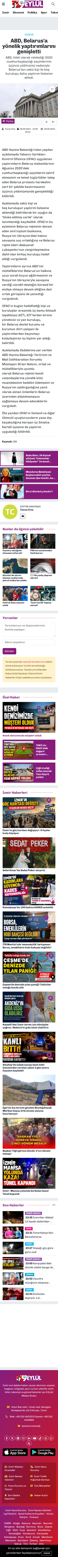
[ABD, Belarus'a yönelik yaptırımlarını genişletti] (29, 101)
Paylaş (9, 121)
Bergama (9, 1526)
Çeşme (48, 1526)
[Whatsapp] (51, 1438)
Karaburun (29, 1533)
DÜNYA (29, 34)
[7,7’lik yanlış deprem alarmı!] (42, 565)
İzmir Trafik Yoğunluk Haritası (40, 1478)
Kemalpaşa (10, 1537)
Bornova (31, 1526)
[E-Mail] (22, 516)
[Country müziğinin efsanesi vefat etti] (15, 541)
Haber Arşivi (41, 1495)
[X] (12, 1438)
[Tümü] (53, 1205)
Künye (49, 1513)
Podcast (34, 1517)
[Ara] (53, 4)
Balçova (26, 1523)
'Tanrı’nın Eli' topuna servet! (40, 604)
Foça (22, 1530)
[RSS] (29, 1443)
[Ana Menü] (3, 4)
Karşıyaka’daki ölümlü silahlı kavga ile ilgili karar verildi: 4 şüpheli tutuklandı (39, 1265)
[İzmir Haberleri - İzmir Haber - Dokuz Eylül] (27, 4)
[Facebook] (6, 1438)
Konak (36, 1537)
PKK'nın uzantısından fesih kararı (41, 551)
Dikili (15, 1530)
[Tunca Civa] (10, 511)
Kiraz (21, 1537)
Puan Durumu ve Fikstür (15, 1487)
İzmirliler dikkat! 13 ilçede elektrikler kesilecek (39, 1219)
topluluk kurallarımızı (34, 661)
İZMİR (7, 1523)
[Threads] (45, 1438)
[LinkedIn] (29, 1438)
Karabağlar (15, 1533)
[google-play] (43, 1452)
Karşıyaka (42, 1533)
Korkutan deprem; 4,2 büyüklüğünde (35, 1296)
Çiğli (8, 1530)
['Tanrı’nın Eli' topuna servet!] (42, 593)
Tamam (46, 1553)
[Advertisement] (29, 1336)
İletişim (23, 1517)
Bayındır (37, 1523)
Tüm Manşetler (42, 1485)
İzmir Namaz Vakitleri (14, 1478)
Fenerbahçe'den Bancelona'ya (39, 1234)
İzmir (5, 12)
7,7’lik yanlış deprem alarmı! (41, 576)
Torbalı (33, 1543)
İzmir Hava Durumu (38, 1468)
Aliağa (16, 1523)
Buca (40, 1526)
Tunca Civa (10, 129)
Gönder (9, 651)
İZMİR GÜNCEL (33, 1213)
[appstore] (15, 1452)
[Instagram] (23, 1438)
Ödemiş (34, 1540)
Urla (41, 1543)
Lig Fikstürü (10, 1513)
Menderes (47, 1537)
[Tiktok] (40, 1438)
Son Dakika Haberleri (12, 1497)
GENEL (29, 1244)
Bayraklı (47, 1523)
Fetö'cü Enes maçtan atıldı (13, 604)
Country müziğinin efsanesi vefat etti (12, 551)
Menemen (10, 1540)
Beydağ (20, 1526)
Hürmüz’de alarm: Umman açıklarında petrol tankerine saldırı (15, 578)
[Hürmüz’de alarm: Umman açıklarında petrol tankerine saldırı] (15, 565)
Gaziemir (31, 1530)
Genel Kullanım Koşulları (31, 1513)
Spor (44, 12)
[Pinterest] (17, 1438)
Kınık (28, 1537)
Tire (25, 1543)
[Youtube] (34, 1438)
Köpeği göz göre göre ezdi (39, 1250)
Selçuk (17, 1543)
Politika (32, 12)
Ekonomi (18, 12)
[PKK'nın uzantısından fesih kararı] (42, 541)
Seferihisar (45, 1540)
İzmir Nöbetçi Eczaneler (14, 1468)
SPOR (28, 1228)
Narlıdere (23, 1540)
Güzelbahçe (44, 1530)
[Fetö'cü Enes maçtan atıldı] (15, 593)
